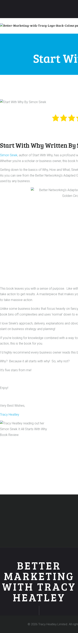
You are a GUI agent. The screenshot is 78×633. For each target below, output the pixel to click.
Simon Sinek (8, 155)
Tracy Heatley (9, 414)
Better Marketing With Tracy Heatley (39, 581)
